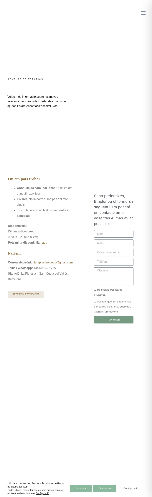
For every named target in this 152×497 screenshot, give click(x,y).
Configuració (42, 493)
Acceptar (81, 488)
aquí (45, 242)
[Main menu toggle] (143, 13)
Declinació (105, 488)
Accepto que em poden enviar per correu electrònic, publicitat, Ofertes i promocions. (113, 306)
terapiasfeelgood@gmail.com (53, 262)
